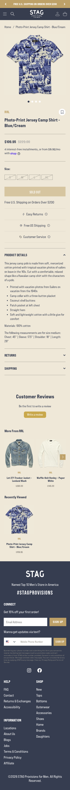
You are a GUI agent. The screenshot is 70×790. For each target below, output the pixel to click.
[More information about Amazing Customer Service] (49, 237)
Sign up (59, 642)
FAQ (6, 689)
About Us (9, 734)
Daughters (43, 736)
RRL (7, 112)
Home (7, 27)
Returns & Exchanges (17, 701)
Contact (9, 695)
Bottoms (41, 701)
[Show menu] (5, 14)
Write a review (35, 414)
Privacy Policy (12, 757)
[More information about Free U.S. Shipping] (48, 225)
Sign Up (58, 622)
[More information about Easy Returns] (46, 214)
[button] (64, 4)
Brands (40, 730)
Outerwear (43, 707)
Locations (10, 728)
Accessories (44, 713)
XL (47, 177)
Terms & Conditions (16, 751)
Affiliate (9, 763)
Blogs (7, 740)
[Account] (57, 14)
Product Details (15, 255)
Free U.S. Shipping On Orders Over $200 (35, 4)
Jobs (7, 746)
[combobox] (10, 642)
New (39, 689)
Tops (39, 695)
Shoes (40, 719)
